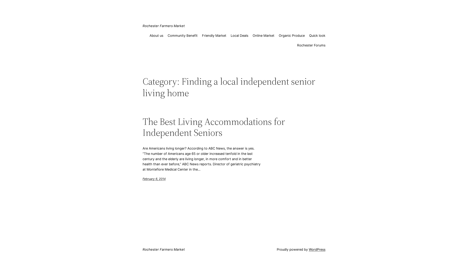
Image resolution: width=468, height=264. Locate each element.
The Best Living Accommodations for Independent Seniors (214, 127)
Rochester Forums (311, 45)
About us (156, 35)
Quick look (317, 35)
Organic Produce (292, 35)
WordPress (317, 249)
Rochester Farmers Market (164, 26)
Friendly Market (214, 35)
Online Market (263, 35)
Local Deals (239, 35)
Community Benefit (183, 35)
